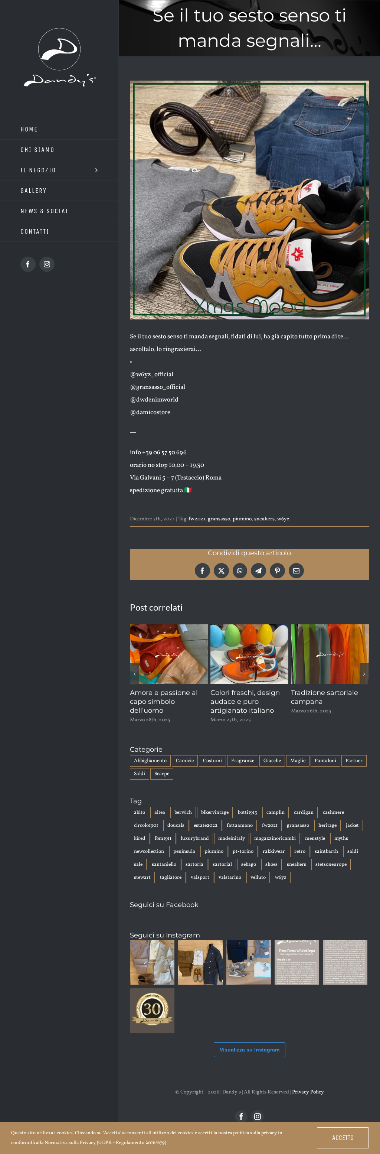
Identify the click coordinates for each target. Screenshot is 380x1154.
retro (299, 860)
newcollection (149, 860)
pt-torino (243, 860)
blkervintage (215, 821)
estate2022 (205, 834)
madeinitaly (231, 847)
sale (138, 873)
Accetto (343, 1138)
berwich (183, 821)
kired (139, 847)
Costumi (212, 769)
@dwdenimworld (154, 400)
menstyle (315, 847)
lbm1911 (163, 847)
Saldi (139, 782)
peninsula (184, 860)
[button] (134, 678)
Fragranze (242, 769)
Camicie (185, 769)
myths (341, 847)
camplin (275, 821)
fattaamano (240, 834)
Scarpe (161, 782)
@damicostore (150, 412)
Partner (354, 769)
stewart (142, 886)
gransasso (219, 519)
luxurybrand (195, 847)
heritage (327, 834)
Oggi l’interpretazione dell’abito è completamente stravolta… (327, 706)
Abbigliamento (150, 769)
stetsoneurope (331, 873)
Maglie (297, 769)
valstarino (230, 886)
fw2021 (197, 519)
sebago (248, 873)
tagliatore (170, 886)
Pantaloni (325, 769)
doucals (175, 834)
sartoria (194, 873)
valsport (200, 886)
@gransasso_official (157, 387)
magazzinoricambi (275, 847)
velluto (258, 886)
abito (139, 821)
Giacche (272, 769)
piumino (242, 519)
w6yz (283, 519)
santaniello (164, 873)
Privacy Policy (308, 1101)
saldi (352, 860)
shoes (271, 873)
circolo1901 (146, 834)
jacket (352, 834)
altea (159, 821)
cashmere (333, 821)
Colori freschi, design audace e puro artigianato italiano (164, 702)
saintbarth (326, 860)
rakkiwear (274, 860)
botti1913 (247, 821)
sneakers (264, 519)
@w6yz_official (151, 374)
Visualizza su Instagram (249, 1059)
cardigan (304, 821)
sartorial (222, 873)
